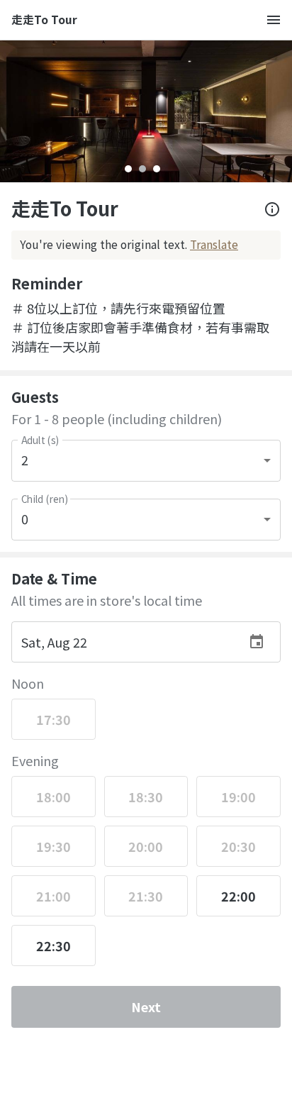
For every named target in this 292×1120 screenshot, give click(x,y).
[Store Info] (272, 209)
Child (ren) (44, 499)
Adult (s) (40, 440)
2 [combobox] (24, 459)
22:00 (238, 896)
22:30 (53, 945)
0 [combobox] (24, 518)
